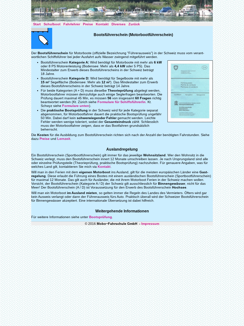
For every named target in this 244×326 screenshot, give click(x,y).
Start (37, 24)
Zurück (134, 24)
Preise (88, 24)
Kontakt (102, 24)
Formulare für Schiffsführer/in (121, 102)
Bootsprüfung (100, 217)
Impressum (150, 224)
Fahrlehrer (71, 24)
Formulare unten (75, 106)
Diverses (119, 24)
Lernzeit (63, 139)
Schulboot (52, 24)
